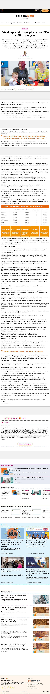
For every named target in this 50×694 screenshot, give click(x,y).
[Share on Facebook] (8, 418)
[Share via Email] (17, 418)
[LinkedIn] (11, 687)
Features (19, 23)
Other (44, 23)
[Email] (13, 687)
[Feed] (2, 687)
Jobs (7, 23)
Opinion (12, 23)
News (2, 23)
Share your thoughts (25, 444)
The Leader (27, 23)
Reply (4, 439)
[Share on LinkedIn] (14, 418)
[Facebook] (5, 687)
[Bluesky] (8, 687)
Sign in (36, 10)
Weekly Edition (36, 23)
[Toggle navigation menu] (2, 11)
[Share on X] (11, 418)
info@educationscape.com (34, 688)
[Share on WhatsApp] (6, 418)
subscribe (45, 10)
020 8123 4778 (32, 686)
